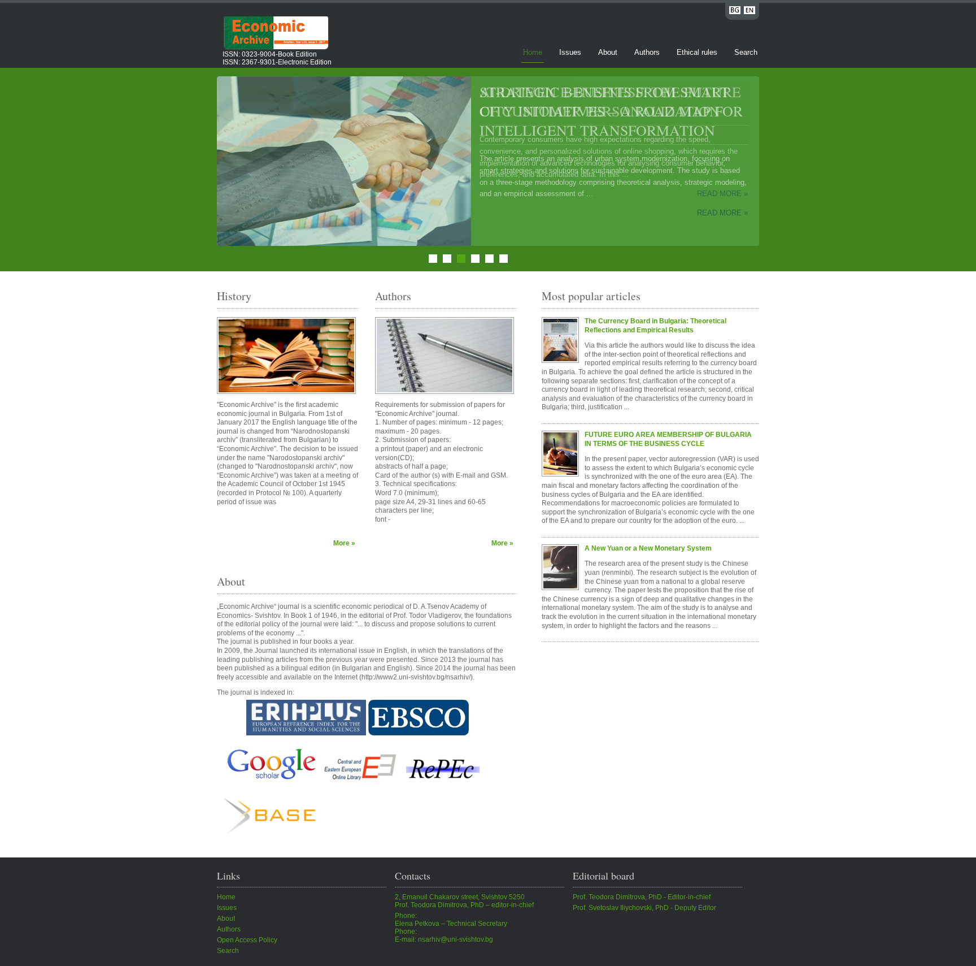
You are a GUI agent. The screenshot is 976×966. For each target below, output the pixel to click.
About (607, 52)
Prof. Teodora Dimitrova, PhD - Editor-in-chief (642, 897)
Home (532, 52)
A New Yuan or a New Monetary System (648, 548)
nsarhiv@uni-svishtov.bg (455, 939)
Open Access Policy (247, 940)
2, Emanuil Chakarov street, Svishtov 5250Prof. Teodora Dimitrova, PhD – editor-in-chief (464, 901)
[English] (749, 12)
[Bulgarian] (734, 12)
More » (344, 543)
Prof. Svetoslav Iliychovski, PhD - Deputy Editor (644, 908)
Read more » (722, 213)
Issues (570, 52)
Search (745, 52)
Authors (647, 52)
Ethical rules (697, 52)
